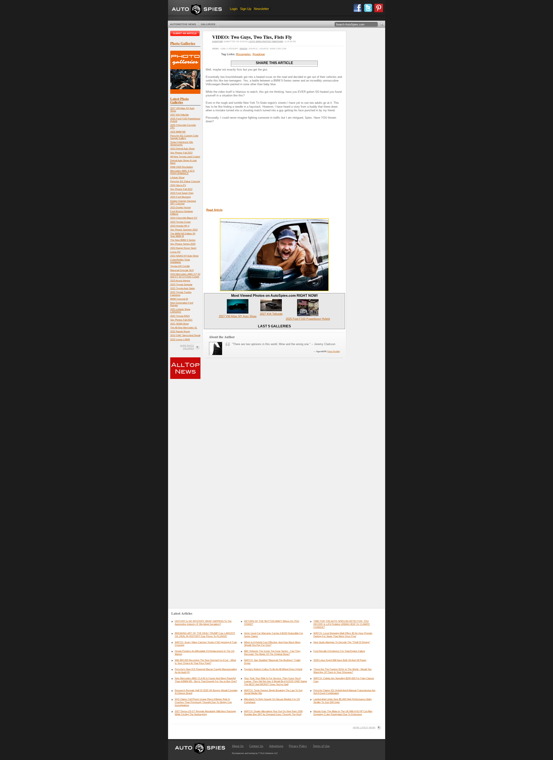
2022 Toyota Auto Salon (182, 288)
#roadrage (259, 54)
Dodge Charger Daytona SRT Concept (183, 202)
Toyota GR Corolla (180, 266)
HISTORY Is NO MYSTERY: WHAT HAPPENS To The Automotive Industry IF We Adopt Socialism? (203, 622)
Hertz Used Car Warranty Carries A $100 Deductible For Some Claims (273, 635)
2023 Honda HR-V (179, 226)
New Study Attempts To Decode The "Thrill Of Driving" (341, 642)
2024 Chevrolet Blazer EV (183, 218)
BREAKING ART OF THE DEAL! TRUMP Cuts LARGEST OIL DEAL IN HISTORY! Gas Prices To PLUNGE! (205, 635)
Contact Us (256, 746)
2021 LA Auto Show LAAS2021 (180, 310)
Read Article (214, 210)
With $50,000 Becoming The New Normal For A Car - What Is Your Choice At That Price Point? (205, 661)
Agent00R (217, 42)
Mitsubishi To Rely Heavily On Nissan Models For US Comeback (272, 700)
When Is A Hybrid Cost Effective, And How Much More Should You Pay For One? (272, 644)
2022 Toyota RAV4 (180, 316)
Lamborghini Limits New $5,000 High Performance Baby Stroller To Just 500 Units (342, 700)
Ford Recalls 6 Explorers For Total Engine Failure (339, 651)
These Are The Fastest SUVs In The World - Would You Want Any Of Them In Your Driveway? (342, 671)
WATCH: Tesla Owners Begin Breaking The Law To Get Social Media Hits (273, 692)
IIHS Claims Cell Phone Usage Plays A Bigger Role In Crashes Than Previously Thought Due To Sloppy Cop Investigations (203, 702)
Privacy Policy (298, 746)
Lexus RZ (175, 252)
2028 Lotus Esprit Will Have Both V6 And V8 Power (339, 660)
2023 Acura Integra (180, 280)
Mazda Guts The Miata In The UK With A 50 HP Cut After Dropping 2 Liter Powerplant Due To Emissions (342, 713)
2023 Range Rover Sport (183, 248)
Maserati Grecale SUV (182, 270)
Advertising (276, 746)
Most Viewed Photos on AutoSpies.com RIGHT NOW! (274, 295)
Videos (243, 49)
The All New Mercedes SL (183, 327)
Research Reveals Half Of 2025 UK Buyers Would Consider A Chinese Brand (206, 692)
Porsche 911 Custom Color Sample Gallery (184, 137)
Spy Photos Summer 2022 (184, 229)
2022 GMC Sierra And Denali (185, 335)
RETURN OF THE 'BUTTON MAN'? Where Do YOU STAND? (271, 622)
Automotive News (183, 24)
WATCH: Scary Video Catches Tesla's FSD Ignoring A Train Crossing (206, 644)
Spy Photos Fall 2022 (181, 189)
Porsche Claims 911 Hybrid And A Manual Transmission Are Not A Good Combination (344, 692)
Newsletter (261, 9)
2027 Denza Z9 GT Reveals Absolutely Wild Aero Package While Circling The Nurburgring (205, 713)
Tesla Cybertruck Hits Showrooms (181, 143)
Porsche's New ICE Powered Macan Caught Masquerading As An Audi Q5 (206, 671)
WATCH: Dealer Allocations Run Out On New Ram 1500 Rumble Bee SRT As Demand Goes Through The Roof (273, 713)
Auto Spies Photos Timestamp (266, 42)
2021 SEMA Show (179, 323)
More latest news (364, 727)
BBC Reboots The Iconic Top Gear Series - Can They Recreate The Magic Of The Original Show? (272, 652)
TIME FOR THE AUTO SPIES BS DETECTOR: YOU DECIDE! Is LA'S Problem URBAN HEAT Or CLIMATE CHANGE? (341, 624)
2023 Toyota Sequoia (181, 284)
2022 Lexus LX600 (180, 339)
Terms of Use (321, 746)
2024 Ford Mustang (180, 197)
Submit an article (185, 33)
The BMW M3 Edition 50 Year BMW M (182, 234)
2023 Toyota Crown (180, 222)
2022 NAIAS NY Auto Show (184, 255)
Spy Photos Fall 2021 (181, 320)
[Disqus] (274, 536)
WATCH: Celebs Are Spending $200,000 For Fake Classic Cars (343, 680)
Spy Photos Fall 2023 (181, 152)
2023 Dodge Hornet (180, 207)
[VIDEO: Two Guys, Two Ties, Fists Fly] (274, 290)
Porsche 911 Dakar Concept (185, 181)
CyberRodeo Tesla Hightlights (180, 261)
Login (233, 9)
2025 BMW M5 (178, 131)
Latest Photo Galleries (179, 100)
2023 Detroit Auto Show (182, 148)
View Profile (333, 351)
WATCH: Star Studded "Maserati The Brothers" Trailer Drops (272, 661)
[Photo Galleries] (185, 92)
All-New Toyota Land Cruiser (185, 156)
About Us (238, 746)
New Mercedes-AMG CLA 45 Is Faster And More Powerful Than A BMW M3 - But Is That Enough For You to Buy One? (206, 680)
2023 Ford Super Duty (182, 193)
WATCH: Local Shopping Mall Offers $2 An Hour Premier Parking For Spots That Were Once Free (342, 635)
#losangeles (243, 54)
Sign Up (245, 9)
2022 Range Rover (180, 331)
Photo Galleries (208, 24)
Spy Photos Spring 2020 (182, 244)
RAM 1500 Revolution (181, 167)
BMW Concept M (179, 299)
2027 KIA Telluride (179, 114)
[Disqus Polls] (274, 425)
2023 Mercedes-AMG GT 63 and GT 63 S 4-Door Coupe (185, 275)
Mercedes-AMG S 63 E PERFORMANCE (182, 172)
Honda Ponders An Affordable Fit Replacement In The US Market (204, 652)
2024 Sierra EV (178, 185)
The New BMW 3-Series (182, 240)
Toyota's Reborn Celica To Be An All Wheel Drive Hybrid (273, 669)
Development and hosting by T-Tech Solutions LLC (255, 753)
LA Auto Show (177, 177)
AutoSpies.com (197, 10)
